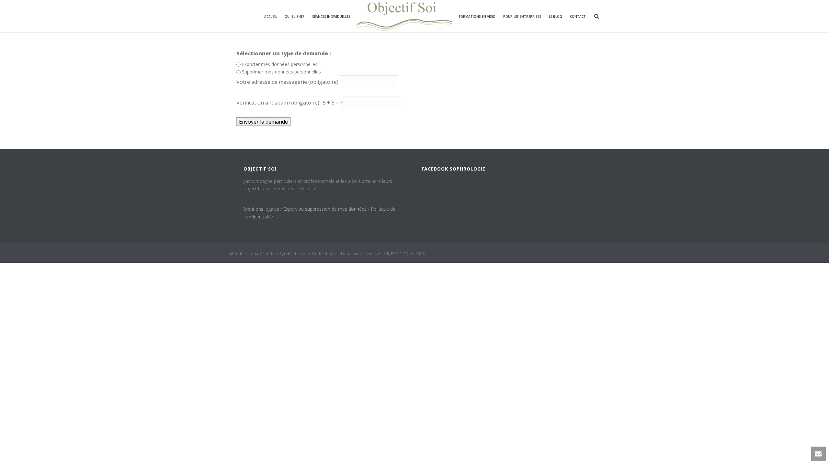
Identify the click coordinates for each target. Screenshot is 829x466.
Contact (578, 16)
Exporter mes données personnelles (279, 64)
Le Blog (555, 16)
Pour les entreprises (522, 16)
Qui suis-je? (294, 16)
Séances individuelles (331, 16)
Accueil (270, 16)
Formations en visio (477, 16)
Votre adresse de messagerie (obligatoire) (288, 81)
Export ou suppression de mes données (325, 209)
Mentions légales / (263, 209)
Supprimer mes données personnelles (281, 72)
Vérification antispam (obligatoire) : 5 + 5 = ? (290, 102)
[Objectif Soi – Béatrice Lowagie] (404, 16)
